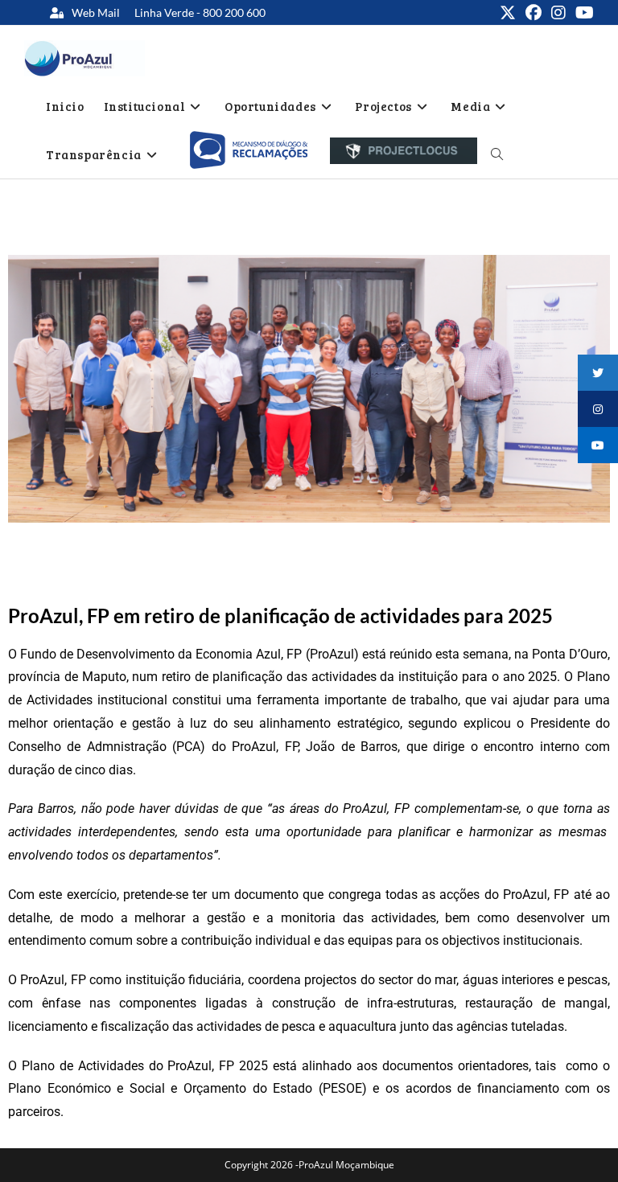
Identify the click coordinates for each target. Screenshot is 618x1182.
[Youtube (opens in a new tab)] (582, 13)
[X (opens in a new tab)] (508, 13)
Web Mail (96, 12)
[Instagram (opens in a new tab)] (558, 13)
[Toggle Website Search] (497, 154)
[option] (248, 150)
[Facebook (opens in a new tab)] (533, 13)
